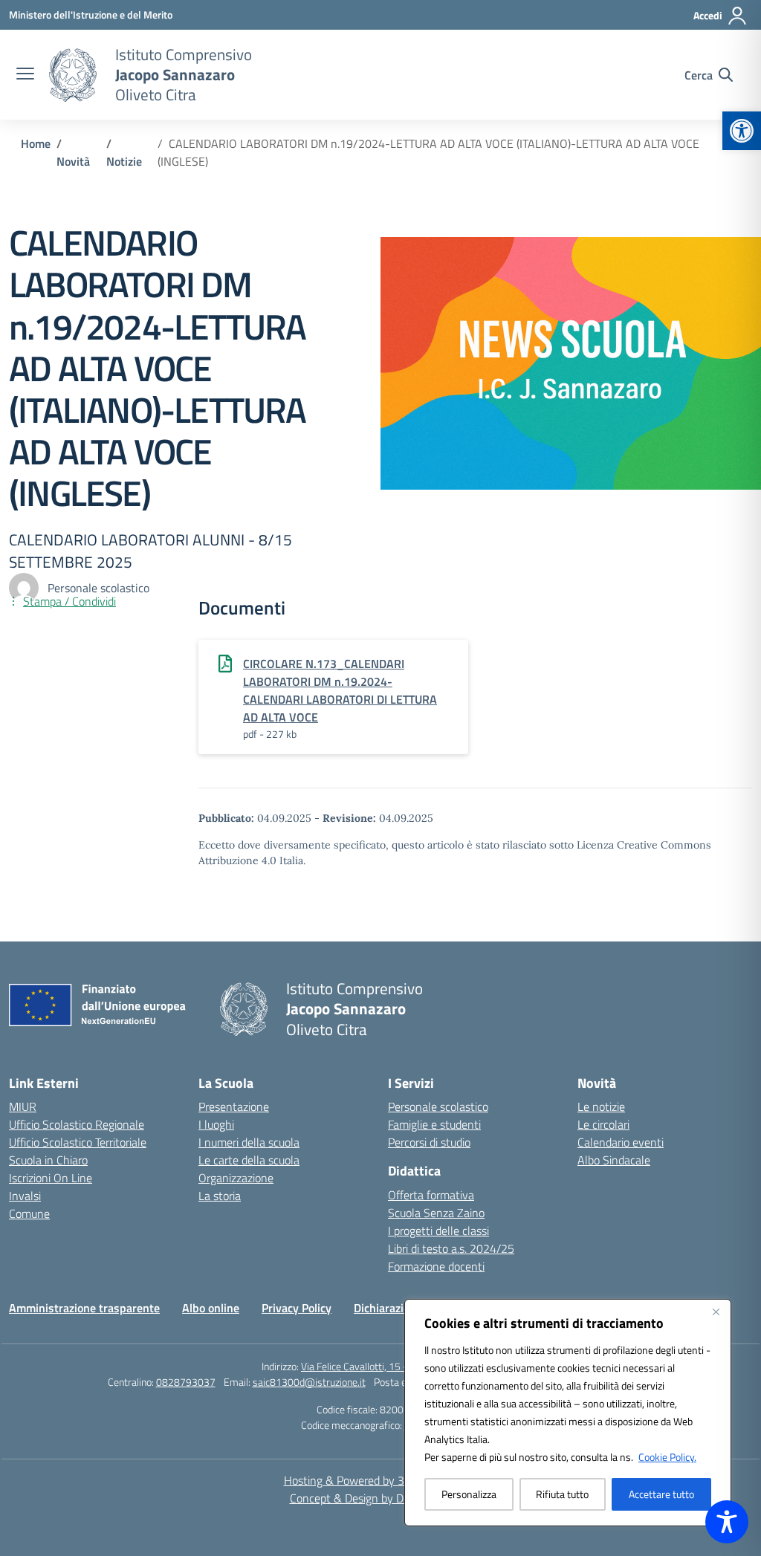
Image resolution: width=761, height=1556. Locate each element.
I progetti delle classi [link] (438, 1230)
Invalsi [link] (25, 1196)
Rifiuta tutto (562, 1494)
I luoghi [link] (216, 1124)
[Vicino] (716, 1311)
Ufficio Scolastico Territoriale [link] (77, 1142)
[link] (741, 130)
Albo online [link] (210, 1308)
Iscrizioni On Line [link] (50, 1178)
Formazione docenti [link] (436, 1266)
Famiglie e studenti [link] (434, 1124)
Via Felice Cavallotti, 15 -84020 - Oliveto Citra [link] (400, 1366)
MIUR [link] (22, 1106)
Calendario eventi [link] (620, 1142)
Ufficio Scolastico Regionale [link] (76, 1124)
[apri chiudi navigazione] (25, 75)
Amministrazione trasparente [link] (84, 1308)
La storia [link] (219, 1196)
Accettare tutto (661, 1494)
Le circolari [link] (603, 1124)
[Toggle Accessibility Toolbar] (727, 1522)
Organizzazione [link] (235, 1178)
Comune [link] (29, 1213)
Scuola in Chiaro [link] (48, 1160)
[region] (567, 1412)
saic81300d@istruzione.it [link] (309, 1382)
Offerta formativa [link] (431, 1195)
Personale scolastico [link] (438, 1106)
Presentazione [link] (233, 1106)
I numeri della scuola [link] (248, 1142)
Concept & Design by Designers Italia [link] (381, 1498)
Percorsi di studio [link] (429, 1142)
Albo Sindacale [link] (613, 1160)
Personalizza (468, 1494)
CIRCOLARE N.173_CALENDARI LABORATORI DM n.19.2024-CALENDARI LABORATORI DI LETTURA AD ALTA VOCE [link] (340, 690)
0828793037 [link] (186, 1382)
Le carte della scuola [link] (248, 1160)
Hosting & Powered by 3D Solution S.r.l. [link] (381, 1480)
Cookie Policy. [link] (667, 1457)
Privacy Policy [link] (296, 1308)
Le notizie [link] (601, 1106)
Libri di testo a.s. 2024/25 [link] (451, 1248)
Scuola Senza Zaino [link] (436, 1213)
